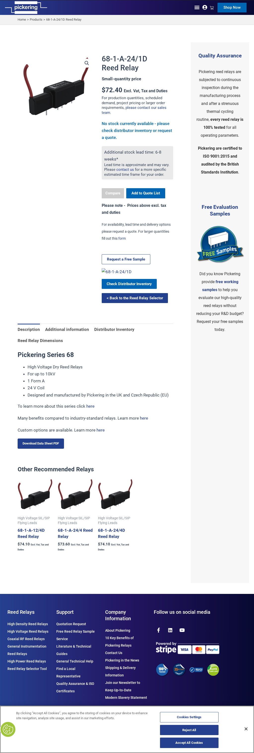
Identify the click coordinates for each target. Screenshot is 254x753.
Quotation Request (71, 624)
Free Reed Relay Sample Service (75, 635)
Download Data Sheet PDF (41, 443)
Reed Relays (20, 612)
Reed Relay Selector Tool (27, 669)
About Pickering (117, 630)
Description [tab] (29, 329)
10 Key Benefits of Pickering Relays (119, 641)
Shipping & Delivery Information (120, 671)
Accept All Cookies (189, 743)
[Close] (246, 728)
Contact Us (113, 653)
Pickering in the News (122, 660)
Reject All (189, 730)
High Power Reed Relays (26, 661)
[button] (197, 7)
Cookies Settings (189, 717)
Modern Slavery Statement (126, 698)
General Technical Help (74, 661)
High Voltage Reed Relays (27, 631)
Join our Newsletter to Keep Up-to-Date (122, 686)
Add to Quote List (145, 193)
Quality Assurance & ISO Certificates (75, 687)
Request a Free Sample (126, 259)
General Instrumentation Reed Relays (26, 650)
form (122, 238)
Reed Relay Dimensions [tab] (40, 340)
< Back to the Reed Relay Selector (135, 298)
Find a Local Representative (68, 672)
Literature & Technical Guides (73, 650)
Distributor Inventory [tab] (114, 329)
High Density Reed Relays (27, 624)
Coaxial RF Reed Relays (26, 639)
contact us (125, 169)
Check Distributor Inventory (129, 284)
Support (65, 612)
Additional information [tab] (67, 329)
